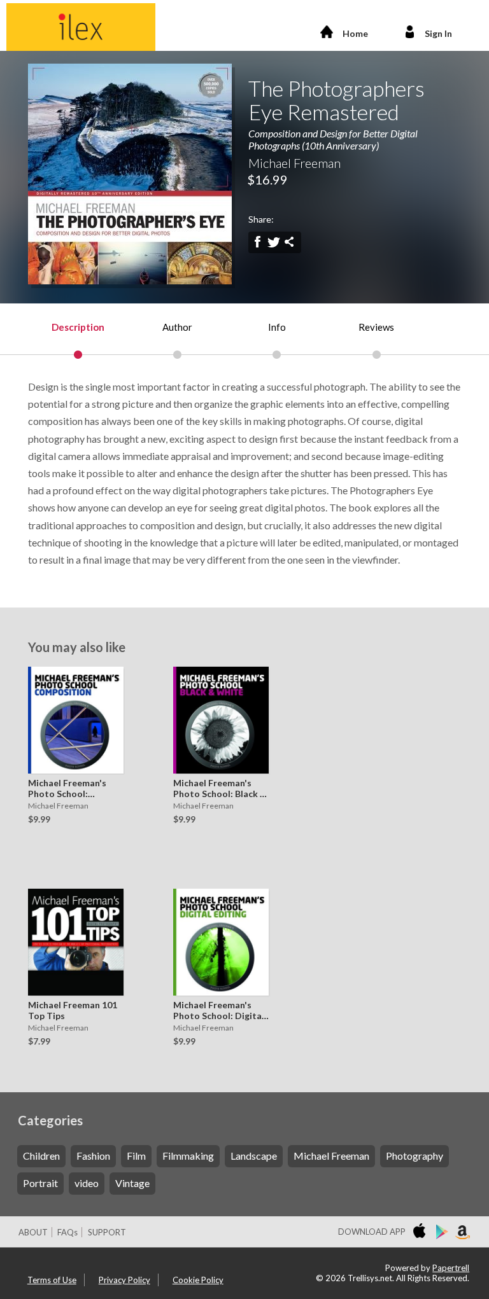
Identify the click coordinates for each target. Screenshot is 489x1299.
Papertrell (450, 1268)
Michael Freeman (331, 1156)
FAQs (67, 1232)
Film (136, 1156)
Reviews (376, 327)
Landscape (253, 1156)
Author (177, 327)
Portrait (40, 1183)
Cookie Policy (198, 1280)
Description (78, 327)
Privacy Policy (124, 1280)
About (33, 1232)
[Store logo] (421, 1232)
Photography (414, 1156)
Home (355, 33)
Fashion (93, 1156)
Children (41, 1156)
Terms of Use (51, 1280)
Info (277, 327)
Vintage (132, 1183)
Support (107, 1232)
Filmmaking (188, 1156)
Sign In (438, 33)
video (86, 1183)
